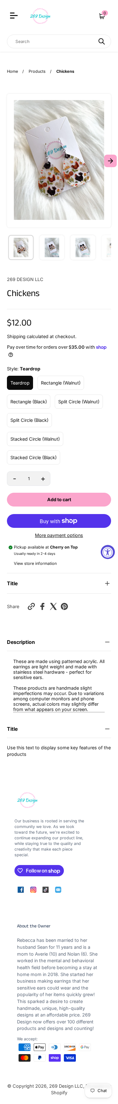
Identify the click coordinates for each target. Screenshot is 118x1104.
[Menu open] (14, 16)
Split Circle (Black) (29, 420)
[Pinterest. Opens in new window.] (64, 606)
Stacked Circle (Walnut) (35, 439)
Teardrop (20, 382)
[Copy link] (31, 606)
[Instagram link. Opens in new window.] (33, 890)
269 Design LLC (66, 1086)
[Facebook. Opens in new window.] (42, 606)
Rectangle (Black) (28, 401)
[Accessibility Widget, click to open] (108, 552)
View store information (35, 563)
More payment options (59, 535)
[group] (20, 247)
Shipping (16, 336)
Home (12, 71)
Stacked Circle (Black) (33, 457)
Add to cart (59, 499)
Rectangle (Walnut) (61, 382)
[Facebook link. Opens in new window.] (20, 890)
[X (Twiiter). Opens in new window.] (53, 606)
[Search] (101, 41)
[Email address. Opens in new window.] (58, 890)
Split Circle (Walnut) (78, 401)
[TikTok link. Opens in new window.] (45, 890)
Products (37, 71)
